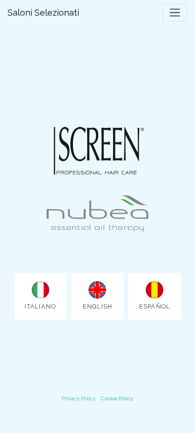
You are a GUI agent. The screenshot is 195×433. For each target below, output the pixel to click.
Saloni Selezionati (43, 13)
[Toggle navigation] (174, 12)
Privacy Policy (79, 398)
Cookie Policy (117, 398)
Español (154, 306)
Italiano (40, 306)
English (98, 306)
